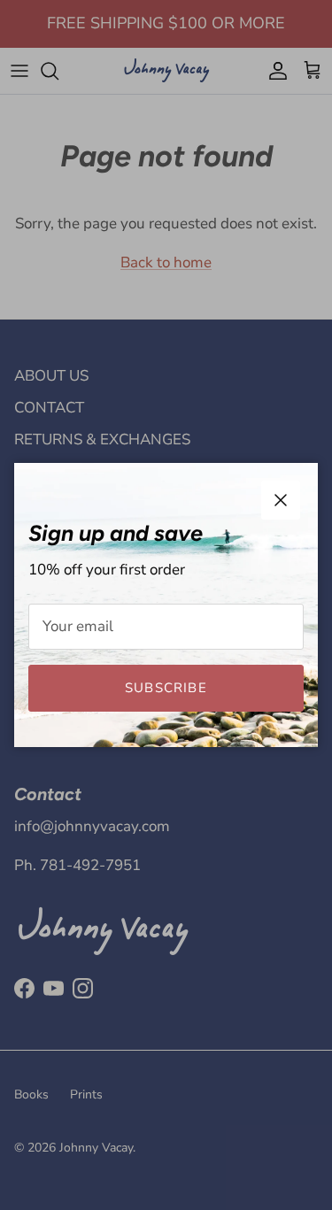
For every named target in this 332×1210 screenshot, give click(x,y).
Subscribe (166, 688)
